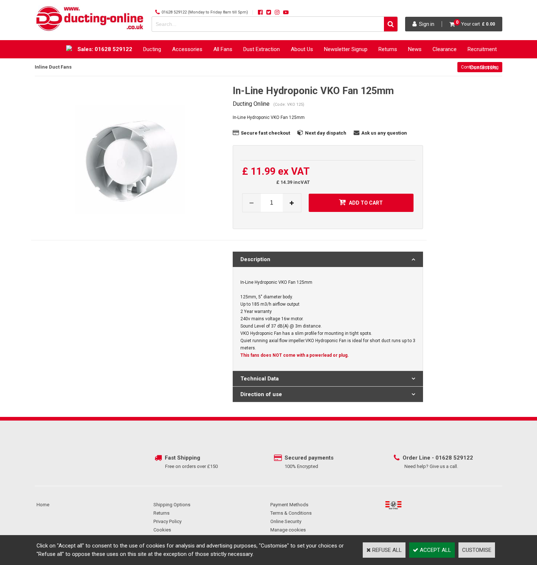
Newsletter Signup (345, 49)
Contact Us (483, 67)
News (415, 49)
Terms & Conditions (291, 513)
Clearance (445, 49)
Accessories (187, 49)
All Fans (222, 49)
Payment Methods (289, 504)
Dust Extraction (261, 49)
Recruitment (482, 49)
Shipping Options (171, 504)
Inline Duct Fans (53, 67)
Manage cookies (288, 530)
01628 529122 (174, 12)
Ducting (152, 49)
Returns (387, 49)
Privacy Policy (167, 521)
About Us (302, 49)
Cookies (162, 530)
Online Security (285, 521)
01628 (444, 457)
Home (43, 504)
